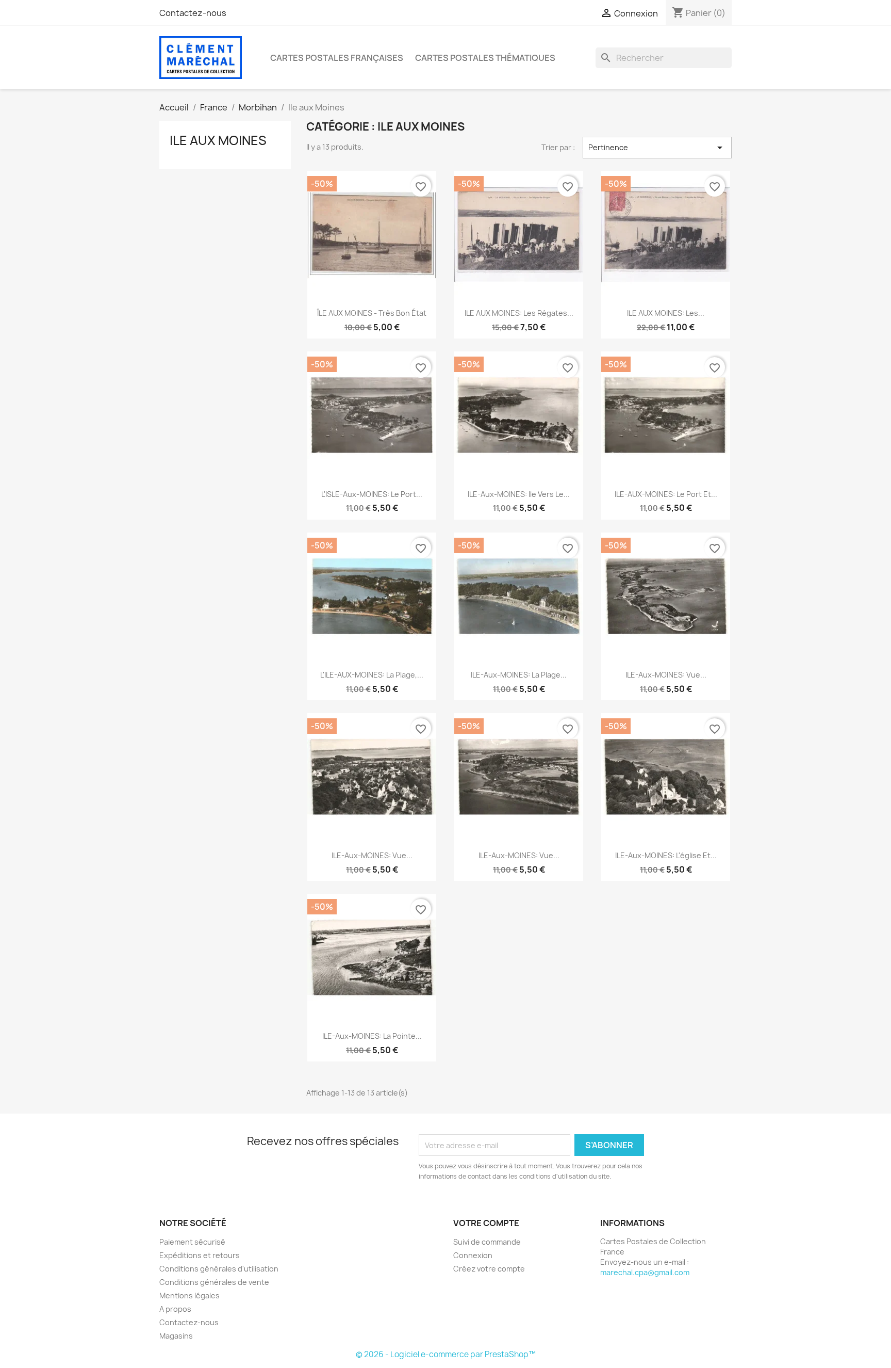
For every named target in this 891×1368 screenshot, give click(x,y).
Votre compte (486, 1223)
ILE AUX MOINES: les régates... (519, 313)
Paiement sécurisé (192, 1242)
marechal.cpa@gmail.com (644, 1272)
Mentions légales (189, 1295)
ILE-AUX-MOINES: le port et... (666, 494)
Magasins (176, 1336)
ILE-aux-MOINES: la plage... (519, 675)
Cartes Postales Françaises (336, 57)
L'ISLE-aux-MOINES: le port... (371, 494)
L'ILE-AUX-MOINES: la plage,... (371, 675)
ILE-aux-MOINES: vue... (665, 675)
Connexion (472, 1255)
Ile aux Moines (218, 140)
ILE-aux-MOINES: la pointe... (372, 1036)
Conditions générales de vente (214, 1282)
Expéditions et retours (199, 1255)
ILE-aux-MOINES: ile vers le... (519, 494)
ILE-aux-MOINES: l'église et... (666, 855)
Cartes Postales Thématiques (485, 57)
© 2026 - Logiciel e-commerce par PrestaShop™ (446, 1354)
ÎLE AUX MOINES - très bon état (371, 313)
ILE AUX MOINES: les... (665, 313)
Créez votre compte (489, 1269)
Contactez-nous (192, 13)
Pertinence (657, 147)
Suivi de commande (487, 1242)
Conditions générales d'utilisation (218, 1269)
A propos (175, 1309)
